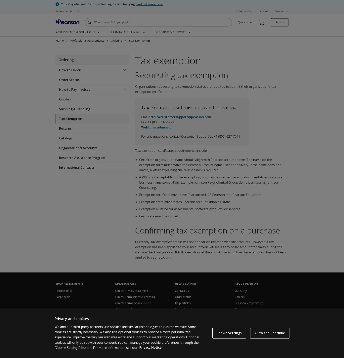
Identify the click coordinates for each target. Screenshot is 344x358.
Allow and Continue (269, 333)
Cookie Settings (229, 333)
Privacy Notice (150, 347)
